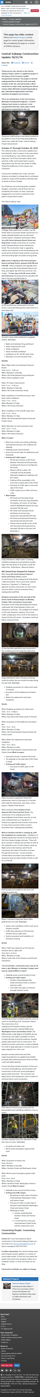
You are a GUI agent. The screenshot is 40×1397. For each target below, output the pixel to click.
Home (4, 19)
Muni (2, 1317)
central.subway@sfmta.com (23, 1244)
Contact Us (4, 1342)
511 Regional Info (6, 1329)
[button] (26, 2)
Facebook (16, 63)
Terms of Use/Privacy (8, 1358)
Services (3, 1319)
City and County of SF (8, 1356)
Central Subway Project (11, 22)
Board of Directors (7, 1349)
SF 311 (3, 1326)
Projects (3, 1321)
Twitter (26, 63)
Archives (4, 1361)
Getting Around (6, 1324)
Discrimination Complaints (9, 1335)
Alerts (3, 6)
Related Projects (19, 37)
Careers (3, 1351)
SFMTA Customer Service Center (11, 1337)
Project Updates (15, 19)
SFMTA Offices (5, 1340)
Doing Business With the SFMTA (11, 1353)
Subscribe (34, 11)
